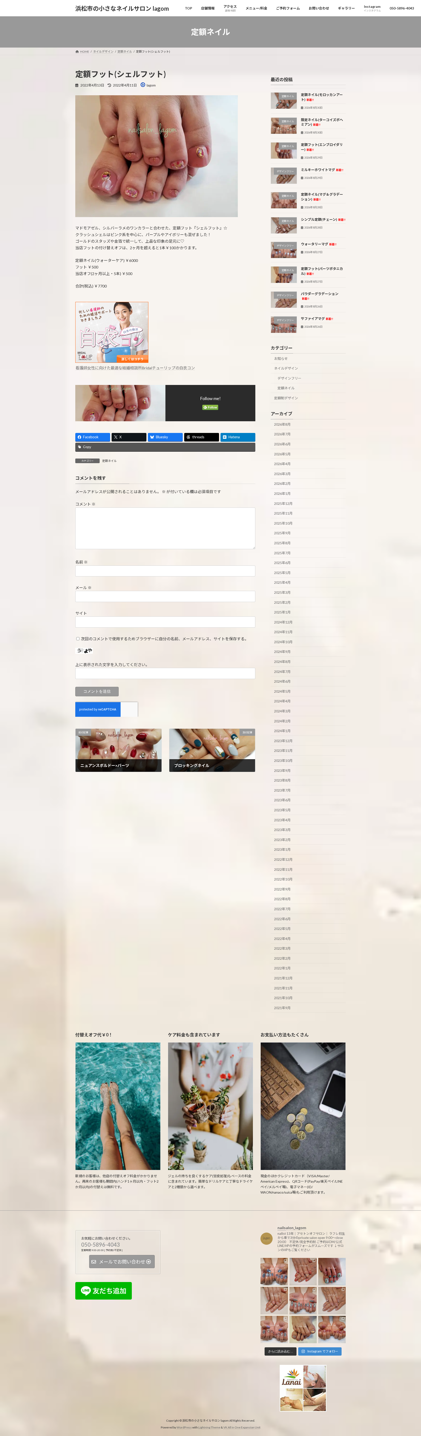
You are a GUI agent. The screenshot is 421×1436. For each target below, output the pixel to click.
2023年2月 (282, 840)
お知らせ (281, 358)
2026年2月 (282, 484)
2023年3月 (282, 830)
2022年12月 (283, 859)
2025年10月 (283, 523)
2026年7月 (282, 434)
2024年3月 (282, 711)
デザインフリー (289, 378)
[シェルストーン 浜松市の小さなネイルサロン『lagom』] (303, 1272)
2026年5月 (282, 454)
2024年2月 (282, 721)
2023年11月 (283, 751)
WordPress (184, 1427)
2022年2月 (282, 958)
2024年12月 (283, 622)
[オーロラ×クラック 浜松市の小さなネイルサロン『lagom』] (303, 1329)
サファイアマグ (317, 319)
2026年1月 (282, 493)
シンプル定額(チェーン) (323, 219)
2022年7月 (282, 909)
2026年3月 (282, 474)
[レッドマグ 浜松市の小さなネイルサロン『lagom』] (332, 1329)
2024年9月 (282, 652)
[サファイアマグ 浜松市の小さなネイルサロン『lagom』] (303, 1300)
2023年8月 (282, 780)
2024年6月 (282, 681)
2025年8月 (282, 543)
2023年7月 (282, 790)
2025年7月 (282, 553)
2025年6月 (282, 563)
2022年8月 (282, 899)
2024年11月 (283, 632)
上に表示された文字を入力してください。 (112, 664)
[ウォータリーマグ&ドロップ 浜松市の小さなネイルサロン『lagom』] (274, 1329)
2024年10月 (283, 642)
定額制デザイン (286, 398)
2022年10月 (283, 879)
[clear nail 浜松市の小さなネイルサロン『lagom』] (274, 1300)
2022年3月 (282, 948)
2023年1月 (282, 850)
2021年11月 (283, 988)
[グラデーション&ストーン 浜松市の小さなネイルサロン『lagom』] (332, 1300)
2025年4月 (282, 583)
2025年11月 (283, 513)
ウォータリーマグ (318, 244)
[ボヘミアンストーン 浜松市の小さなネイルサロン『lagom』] (332, 1272)
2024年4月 (282, 701)
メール (83, 587)
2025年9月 (282, 533)
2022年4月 (282, 939)
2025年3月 (282, 592)
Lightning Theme (209, 1427)
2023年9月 (282, 770)
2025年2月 (282, 602)
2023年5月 (282, 810)
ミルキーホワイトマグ (322, 170)
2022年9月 (282, 889)
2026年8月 (282, 424)
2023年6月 (282, 800)
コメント (85, 504)
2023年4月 (282, 820)
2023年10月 (283, 760)
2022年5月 (282, 929)
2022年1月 (282, 968)
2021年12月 (283, 978)
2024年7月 (282, 672)
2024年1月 (282, 731)
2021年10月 (283, 998)
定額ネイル (109, 461)
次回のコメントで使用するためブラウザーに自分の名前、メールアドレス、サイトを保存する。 (165, 638)
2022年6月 (282, 919)
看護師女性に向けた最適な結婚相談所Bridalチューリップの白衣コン (135, 367)
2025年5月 (282, 573)
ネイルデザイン (286, 368)
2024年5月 (282, 691)
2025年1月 (282, 612)
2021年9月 (282, 1008)
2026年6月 (282, 444)
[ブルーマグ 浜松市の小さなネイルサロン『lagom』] (274, 1272)
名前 (81, 562)
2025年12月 (283, 503)
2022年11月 (283, 869)
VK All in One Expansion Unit (241, 1427)
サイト (81, 613)
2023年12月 (283, 741)
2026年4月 (282, 464)
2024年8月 (282, 662)
